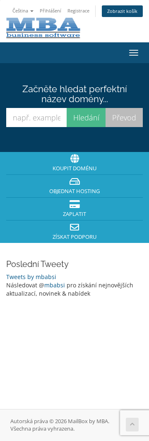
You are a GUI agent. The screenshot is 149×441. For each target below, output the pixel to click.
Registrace (78, 10)
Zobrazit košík (122, 11)
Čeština (20, 10)
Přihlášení (50, 10)
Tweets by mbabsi (31, 277)
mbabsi (54, 285)
